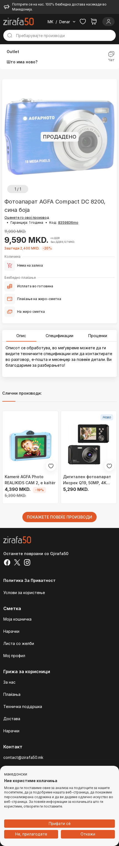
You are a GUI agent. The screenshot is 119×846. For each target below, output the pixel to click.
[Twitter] (17, 563)
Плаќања (11, 694)
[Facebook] (7, 563)
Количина (12, 256)
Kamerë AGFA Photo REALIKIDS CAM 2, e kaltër (30, 479)
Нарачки (11, 631)
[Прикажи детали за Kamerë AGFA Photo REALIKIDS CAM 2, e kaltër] (30, 445)
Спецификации (59, 335)
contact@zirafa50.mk (23, 757)
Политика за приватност (29, 580)
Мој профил (14, 655)
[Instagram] (27, 563)
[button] (15, 774)
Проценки (97, 335)
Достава (11, 718)
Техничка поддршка (22, 706)
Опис (21, 335)
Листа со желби (18, 643)
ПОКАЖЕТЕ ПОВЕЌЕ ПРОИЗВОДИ (59, 517)
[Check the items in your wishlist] (82, 21)
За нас (9, 682)
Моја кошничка (17, 619)
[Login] (108, 21)
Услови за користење (24, 592)
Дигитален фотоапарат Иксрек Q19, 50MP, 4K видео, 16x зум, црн (87, 480)
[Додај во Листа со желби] (51, 466)
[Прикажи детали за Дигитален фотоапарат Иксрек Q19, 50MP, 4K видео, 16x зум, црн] (88, 445)
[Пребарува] (10, 35)
